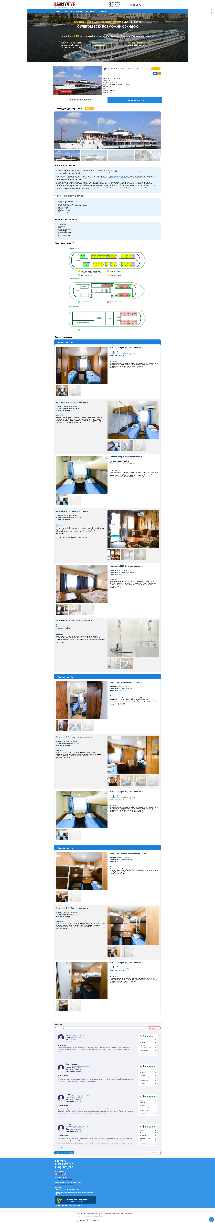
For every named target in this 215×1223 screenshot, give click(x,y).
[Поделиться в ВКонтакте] (155, 73)
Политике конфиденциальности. (94, 1216)
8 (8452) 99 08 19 (114, 3)
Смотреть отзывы (66, 91)
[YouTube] (137, 5)
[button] (145, 1028)
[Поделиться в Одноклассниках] (159, 73)
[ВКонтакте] (134, 5)
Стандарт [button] (156, 69)
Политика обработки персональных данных (68, 1205)
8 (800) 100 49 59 (114, 5)
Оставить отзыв (154, 1028)
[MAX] (140, 5)
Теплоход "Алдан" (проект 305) (80, 1036)
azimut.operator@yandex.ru (64, 1184)
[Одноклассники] (131, 5)
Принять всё (82, 1220)
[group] (107, 130)
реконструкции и (114, 176)
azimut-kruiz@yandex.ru (63, 1179)
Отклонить (94, 1220)
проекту (113, 170)
